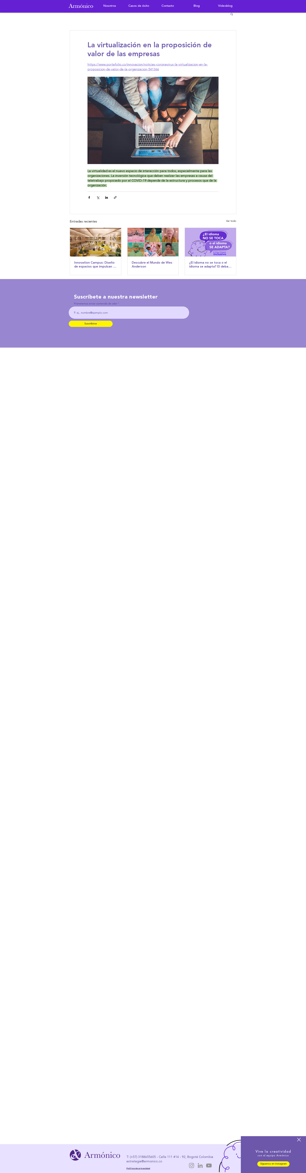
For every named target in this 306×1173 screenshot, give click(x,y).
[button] (299, 1139)
